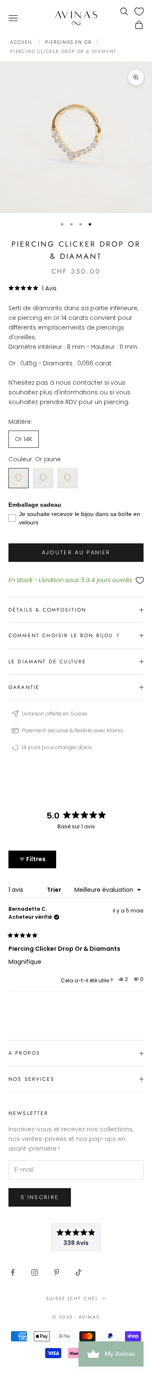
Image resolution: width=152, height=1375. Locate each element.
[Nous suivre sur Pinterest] (56, 1272)
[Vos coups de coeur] (139, 11)
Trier (54, 890)
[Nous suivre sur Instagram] (34, 1272)
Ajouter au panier (76, 552)
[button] (32, 288)
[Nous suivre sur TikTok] (78, 1272)
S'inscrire (40, 1197)
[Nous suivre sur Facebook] (12, 1272)
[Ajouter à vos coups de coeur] (76, 580)
